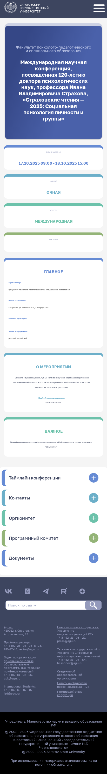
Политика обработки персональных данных (73, 684)
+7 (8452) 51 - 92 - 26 (18, 674)
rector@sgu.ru (29, 649)
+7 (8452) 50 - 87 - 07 (18, 689)
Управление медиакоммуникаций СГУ (75, 632)
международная (54, 221)
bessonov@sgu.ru (69, 663)
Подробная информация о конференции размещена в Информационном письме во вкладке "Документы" (51, 444)
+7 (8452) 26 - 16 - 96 (18, 645)
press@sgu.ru (66, 641)
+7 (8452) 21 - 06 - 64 (71, 659)
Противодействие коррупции (69, 693)
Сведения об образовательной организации (69, 675)
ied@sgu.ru (12, 693)
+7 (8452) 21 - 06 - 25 (71, 637)
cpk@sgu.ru (12, 678)
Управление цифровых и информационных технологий (78, 654)
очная (53, 192)
